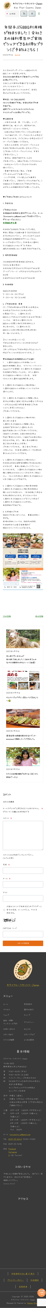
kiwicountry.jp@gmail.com (20, 1134)
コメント (7, 818)
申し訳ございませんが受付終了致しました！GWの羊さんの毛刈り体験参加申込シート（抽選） (21, 659)
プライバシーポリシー (15, 1280)
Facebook (12, 1149)
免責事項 (23, 1287)
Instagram (12, 1152)
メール (7, 878)
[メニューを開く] (39, 13)
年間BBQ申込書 (10, 223)
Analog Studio (33, 1303)
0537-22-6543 (15, 1139)
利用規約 (35, 1280)
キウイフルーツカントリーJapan (23, 985)
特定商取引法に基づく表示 (23, 1274)
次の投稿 (7, 616)
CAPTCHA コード (10, 928)
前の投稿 (39, 616)
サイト (5, 892)
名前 (6, 865)
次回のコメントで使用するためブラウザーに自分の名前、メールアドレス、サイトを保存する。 (24, 909)
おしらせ (17, 55)
